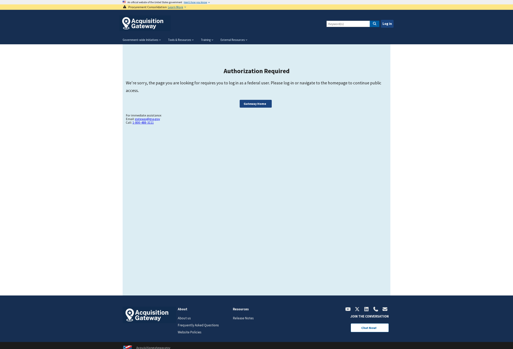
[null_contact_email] (385, 309)
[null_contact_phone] (376, 309)
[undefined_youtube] (348, 309)
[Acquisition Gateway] (145, 29)
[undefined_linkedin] (366, 309)
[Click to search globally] (374, 24)
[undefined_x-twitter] (357, 309)
